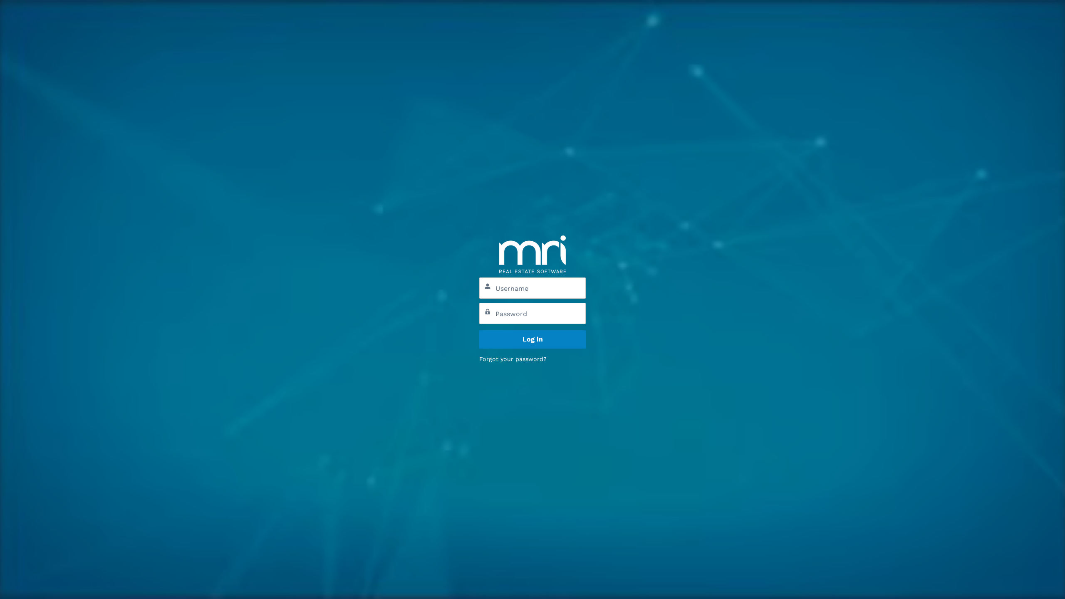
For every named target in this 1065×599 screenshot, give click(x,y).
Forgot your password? (513, 359)
